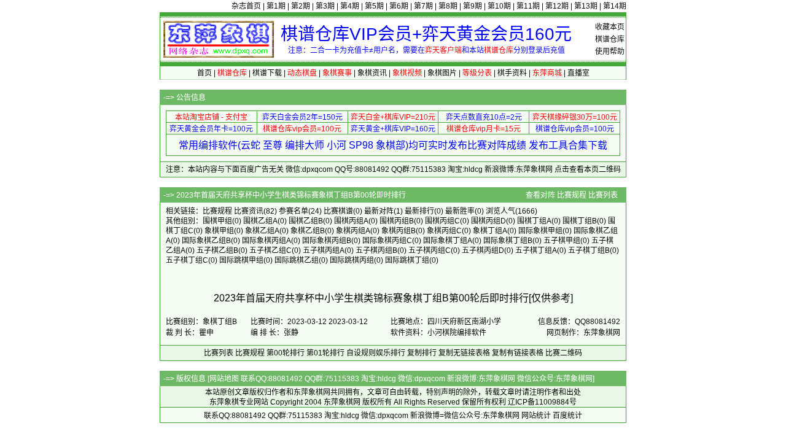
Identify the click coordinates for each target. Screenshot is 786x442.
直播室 (578, 73)
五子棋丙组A (323, 250)
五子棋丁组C (187, 260)
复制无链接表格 (464, 353)
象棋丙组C (444, 231)
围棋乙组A (260, 221)
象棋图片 (442, 73)
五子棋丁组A (536, 250)
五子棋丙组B (376, 250)
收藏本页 (610, 27)
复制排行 (422, 353)
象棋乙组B (307, 231)
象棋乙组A (262, 231)
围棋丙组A (351, 221)
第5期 (374, 6)
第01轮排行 (325, 353)
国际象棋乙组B (206, 240)
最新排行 (419, 211)
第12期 (557, 6)
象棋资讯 (372, 73)
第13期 (585, 6)
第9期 (472, 6)
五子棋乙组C (270, 250)
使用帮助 (610, 51)
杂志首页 (246, 6)
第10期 (499, 6)
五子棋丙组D (483, 250)
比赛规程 (571, 195)
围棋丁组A (534, 221)
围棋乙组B (306, 221)
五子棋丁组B (589, 250)
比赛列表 (603, 195)
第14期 (614, 6)
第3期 (325, 6)
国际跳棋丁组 (407, 260)
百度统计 (567, 415)
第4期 (349, 6)
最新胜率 (460, 211)
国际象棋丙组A (266, 240)
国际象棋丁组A (447, 240)
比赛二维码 (563, 353)
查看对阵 (540, 195)
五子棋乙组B (217, 250)
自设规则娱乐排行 (375, 353)
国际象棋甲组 (540, 231)
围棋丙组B (396, 221)
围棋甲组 (217, 221)
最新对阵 (379, 211)
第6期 (398, 6)
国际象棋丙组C (387, 240)
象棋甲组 (219, 231)
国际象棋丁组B (507, 240)
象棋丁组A (490, 231)
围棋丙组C (442, 221)
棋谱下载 (267, 73)
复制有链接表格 (517, 353)
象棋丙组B (398, 231)
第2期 (300, 6)
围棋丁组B (579, 221)
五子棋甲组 (561, 240)
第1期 (276, 6)
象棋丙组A (353, 231)
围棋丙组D (488, 221)
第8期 (447, 6)
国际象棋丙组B (326, 240)
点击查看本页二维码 (587, 169)
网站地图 (224, 378)
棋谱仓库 (610, 39)
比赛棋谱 (338, 211)
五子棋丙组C (429, 250)
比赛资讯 (248, 211)
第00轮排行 (286, 353)
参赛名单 (293, 211)
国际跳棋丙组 (352, 260)
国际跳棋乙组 (296, 260)
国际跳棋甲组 (241, 260)
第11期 (528, 6)
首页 (204, 73)
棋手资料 (512, 73)
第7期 (423, 6)
